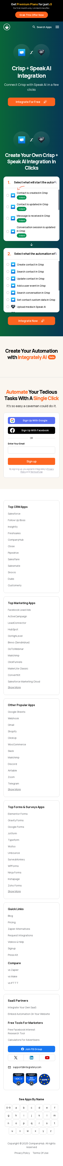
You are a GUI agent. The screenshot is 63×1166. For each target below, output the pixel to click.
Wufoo (12, 846)
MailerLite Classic (18, 668)
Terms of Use (36, 471)
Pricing (12, 922)
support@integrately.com (27, 1067)
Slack (11, 751)
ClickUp (12, 738)
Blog (10, 915)
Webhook (13, 718)
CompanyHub (16, 539)
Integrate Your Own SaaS (22, 1007)
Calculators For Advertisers (24, 1039)
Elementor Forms (18, 813)
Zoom (11, 777)
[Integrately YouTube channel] (47, 1057)
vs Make (12, 976)
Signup (12, 948)
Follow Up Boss (16, 520)
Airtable (12, 770)
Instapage (14, 879)
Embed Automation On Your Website (29, 1014)
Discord (12, 764)
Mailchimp (13, 655)
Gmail (11, 724)
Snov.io (12, 572)
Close (11, 546)
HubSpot (13, 629)
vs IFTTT (13, 983)
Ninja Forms (14, 872)
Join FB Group (33, 1049)
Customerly (14, 585)
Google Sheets (16, 711)
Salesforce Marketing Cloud (24, 681)
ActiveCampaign (17, 616)
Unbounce (14, 853)
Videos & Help (16, 942)
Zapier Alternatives (19, 928)
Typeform (13, 840)
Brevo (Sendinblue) (19, 642)
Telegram (13, 783)
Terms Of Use (40, 1153)
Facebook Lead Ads (19, 609)
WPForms (13, 866)
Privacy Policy (22, 1153)
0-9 (8, 1107)
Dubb (11, 578)
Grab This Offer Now (31, 15)
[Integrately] (7, 27)
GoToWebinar (16, 649)
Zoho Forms (15, 885)
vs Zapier (13, 970)
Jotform (12, 833)
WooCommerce (17, 744)
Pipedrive (13, 552)
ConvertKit (14, 675)
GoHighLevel (15, 636)
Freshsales (14, 533)
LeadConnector (17, 622)
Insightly (13, 526)
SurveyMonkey (16, 859)
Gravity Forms (16, 820)
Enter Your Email (16, 443)
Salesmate (14, 565)
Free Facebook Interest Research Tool (21, 1031)
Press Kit (13, 955)
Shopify (12, 731)
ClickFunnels (15, 662)
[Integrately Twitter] (16, 1057)
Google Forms (16, 826)
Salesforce (14, 513)
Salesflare (14, 559)
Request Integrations (20, 935)
